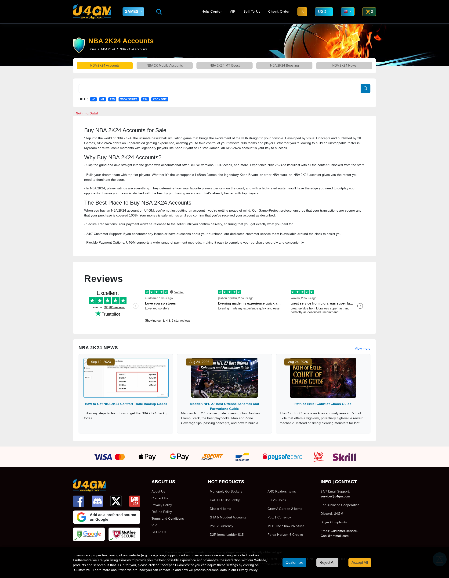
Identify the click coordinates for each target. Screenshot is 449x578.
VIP (232, 11)
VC (93, 99)
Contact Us (160, 498)
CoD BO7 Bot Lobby (225, 500)
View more (362, 348)
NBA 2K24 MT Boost (225, 65)
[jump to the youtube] (134, 501)
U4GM (338, 513)
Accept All (359, 562)
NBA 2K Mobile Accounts (165, 65)
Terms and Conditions (168, 518)
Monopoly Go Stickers (226, 491)
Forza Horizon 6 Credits (285, 534)
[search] (159, 11)
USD (322, 12)
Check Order (279, 11)
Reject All (327, 562)
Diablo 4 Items (220, 509)
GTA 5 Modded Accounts (228, 517)
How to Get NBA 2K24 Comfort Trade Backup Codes (126, 404)
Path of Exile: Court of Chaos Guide (322, 404)
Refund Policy (162, 512)
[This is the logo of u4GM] (92, 11)
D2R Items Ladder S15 (227, 534)
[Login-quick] (302, 11)
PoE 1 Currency (279, 517)
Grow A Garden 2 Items (285, 509)
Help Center (212, 11)
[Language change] (348, 11)
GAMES (132, 12)
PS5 (112, 99)
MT (102, 99)
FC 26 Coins (277, 500)
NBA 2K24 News (344, 65)
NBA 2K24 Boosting (284, 65)
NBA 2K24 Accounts (104, 65)
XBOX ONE (160, 99)
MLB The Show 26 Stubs (286, 526)
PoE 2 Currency (221, 526)
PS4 (145, 99)
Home (92, 49)
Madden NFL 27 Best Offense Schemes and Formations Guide (224, 406)
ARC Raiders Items (282, 491)
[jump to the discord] (97, 501)
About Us (158, 491)
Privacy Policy (162, 505)
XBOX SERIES (128, 99)
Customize (294, 562)
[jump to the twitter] (116, 501)
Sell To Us (252, 11)
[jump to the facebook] (78, 501)
